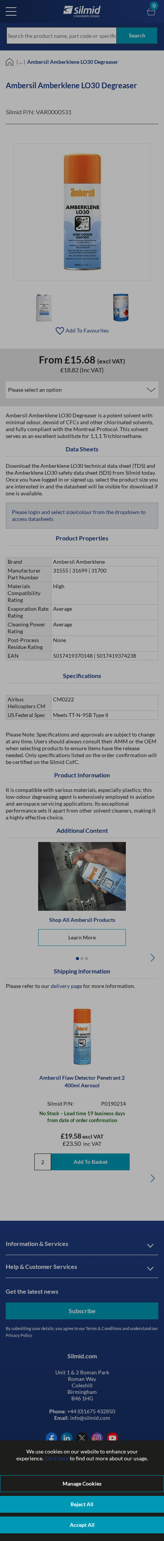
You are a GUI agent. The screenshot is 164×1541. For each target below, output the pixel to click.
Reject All (82, 1504)
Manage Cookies (82, 1483)
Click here (57, 1458)
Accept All (82, 1525)
